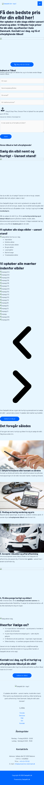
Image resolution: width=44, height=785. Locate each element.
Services (22, 715)
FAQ (22, 718)
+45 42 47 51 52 (24, 761)
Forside (22, 713)
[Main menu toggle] (40, 3)
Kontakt (22, 723)
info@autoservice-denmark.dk (25, 764)
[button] (22, 343)
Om (22, 721)
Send (5, 136)
